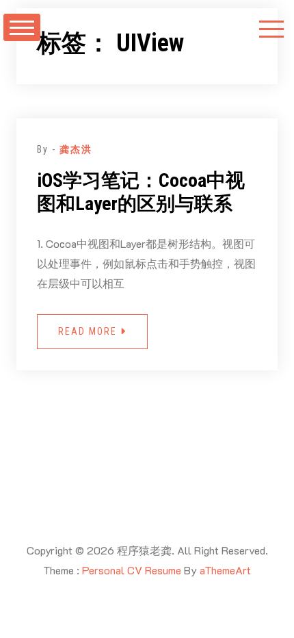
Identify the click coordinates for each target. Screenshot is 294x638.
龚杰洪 (75, 149)
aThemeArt (225, 570)
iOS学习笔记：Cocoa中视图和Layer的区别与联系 (141, 192)
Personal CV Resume (131, 570)
